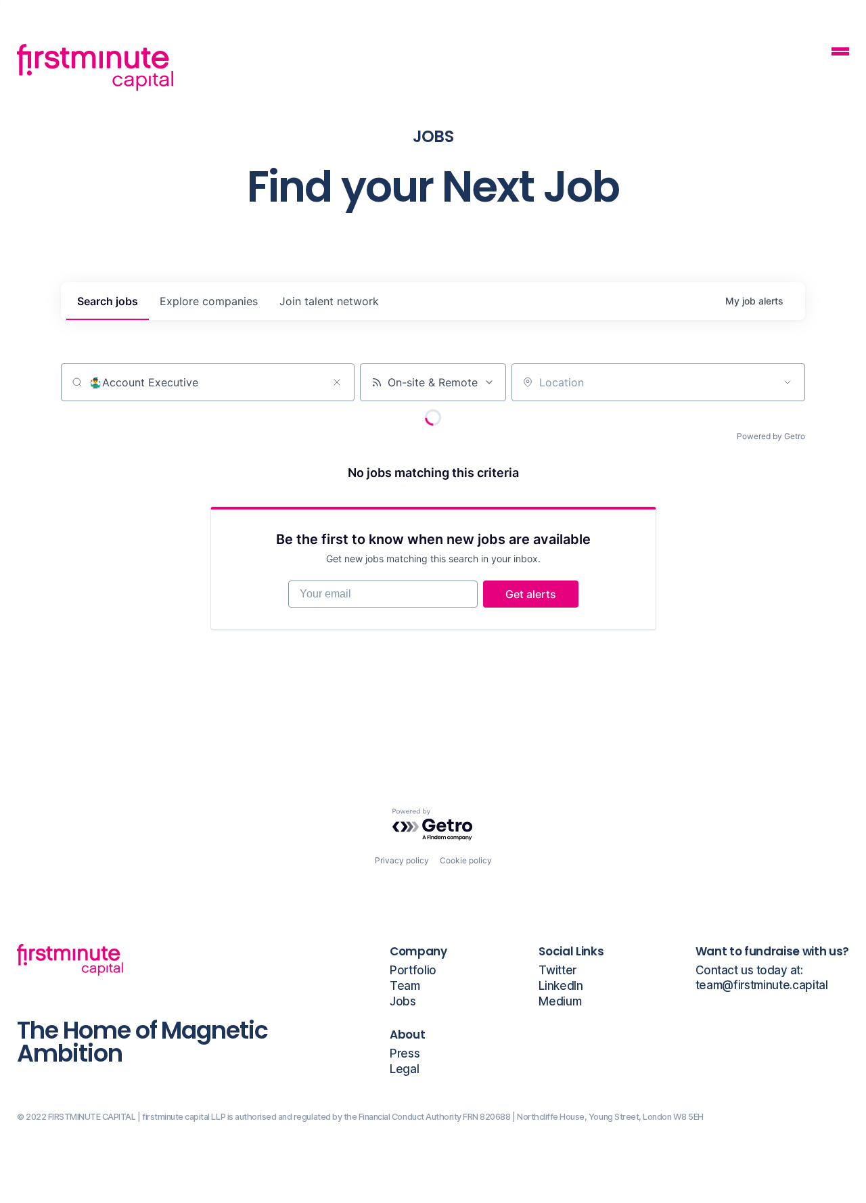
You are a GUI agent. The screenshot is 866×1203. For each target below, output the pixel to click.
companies (209, 301)
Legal (404, 1069)
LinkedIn (561, 986)
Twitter (557, 970)
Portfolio (413, 970)
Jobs (403, 1001)
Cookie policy (466, 860)
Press (404, 1053)
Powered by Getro (771, 436)
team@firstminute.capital (762, 985)
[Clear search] (337, 382)
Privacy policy (402, 860)
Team (405, 986)
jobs (107, 301)
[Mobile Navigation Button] (840, 53)
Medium (560, 1001)
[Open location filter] (787, 382)
